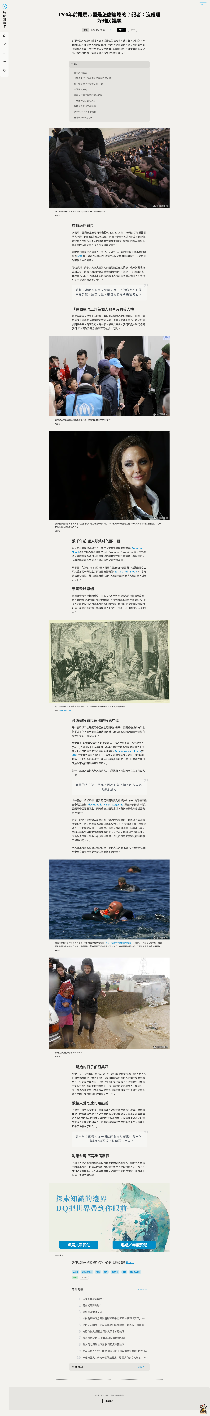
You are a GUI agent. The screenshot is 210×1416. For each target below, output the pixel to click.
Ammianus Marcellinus (128, 751)
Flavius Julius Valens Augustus (105, 804)
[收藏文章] (111, 30)
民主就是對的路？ (92, 1305)
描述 (74, 755)
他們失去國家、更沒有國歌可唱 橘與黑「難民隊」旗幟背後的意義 (114, 1325)
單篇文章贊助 (79, 1244)
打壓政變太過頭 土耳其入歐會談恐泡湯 (103, 1331)
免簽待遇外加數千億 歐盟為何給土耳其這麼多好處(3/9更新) (115, 1351)
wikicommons (65, 710)
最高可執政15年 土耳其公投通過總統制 (104, 1338)
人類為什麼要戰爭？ (94, 1299)
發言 (79, 256)
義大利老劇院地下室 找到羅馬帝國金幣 (103, 1344)
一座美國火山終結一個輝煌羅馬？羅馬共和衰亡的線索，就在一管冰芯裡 (114, 1358)
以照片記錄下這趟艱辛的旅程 (118, 943)
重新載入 (109, 1401)
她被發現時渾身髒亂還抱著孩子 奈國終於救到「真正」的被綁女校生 (114, 1318)
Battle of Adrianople (126, 571)
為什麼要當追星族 (92, 1311)
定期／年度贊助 (134, 1244)
